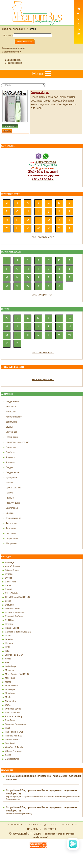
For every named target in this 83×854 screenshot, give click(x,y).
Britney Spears (12, 570)
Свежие (9, 513)
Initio (7, 651)
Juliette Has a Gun (14, 655)
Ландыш (10, 467)
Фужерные (11, 528)
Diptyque (9, 605)
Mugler (8, 697)
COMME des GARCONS (17, 597)
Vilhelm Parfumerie (14, 751)
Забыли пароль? (11, 51)
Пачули (9, 492)
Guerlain (9, 639)
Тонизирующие (13, 518)
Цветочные (11, 533)
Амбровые (11, 406)
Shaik (7, 728)
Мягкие (9, 482)
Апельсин (11, 411)
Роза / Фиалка (13, 503)
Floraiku (9, 624)
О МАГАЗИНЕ (15, 824)
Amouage (9, 562)
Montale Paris (11, 685)
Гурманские (12, 437)
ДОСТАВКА (50, 824)
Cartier (8, 585)
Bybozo (8, 574)
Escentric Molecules (15, 612)
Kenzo (8, 658)
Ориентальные (13, 487)
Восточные (11, 432)
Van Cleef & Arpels (14, 747)
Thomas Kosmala (13, 735)
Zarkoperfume (12, 759)
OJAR (8, 705)
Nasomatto (10, 701)
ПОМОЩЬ (32, 829)
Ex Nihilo (9, 620)
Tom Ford (10, 743)
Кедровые (11, 457)
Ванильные (11, 422)
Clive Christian (12, 593)
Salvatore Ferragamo (15, 724)
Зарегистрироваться (13, 48)
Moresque (10, 689)
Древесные (11, 447)
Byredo (8, 578)
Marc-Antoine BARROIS (17, 674)
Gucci (8, 635)
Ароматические (14, 416)
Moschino (10, 693)
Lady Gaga (10, 666)
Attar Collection (12, 566)
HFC (7, 647)
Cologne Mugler (40, 92)
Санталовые (12, 508)
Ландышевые (12, 472)
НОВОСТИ (67, 824)
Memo (8, 682)
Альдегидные (12, 401)
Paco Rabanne (12, 712)
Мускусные (11, 477)
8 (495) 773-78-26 (45, 162)
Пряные (10, 498)
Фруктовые (11, 523)
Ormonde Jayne (13, 708)
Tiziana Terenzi (12, 739)
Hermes (9, 643)
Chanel (8, 589)
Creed (8, 601)
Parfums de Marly (13, 716)
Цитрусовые (12, 538)
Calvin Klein (10, 581)
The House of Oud (14, 732)
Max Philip (10, 678)
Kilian (7, 662)
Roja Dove (10, 720)
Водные (9, 427)
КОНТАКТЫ (50, 829)
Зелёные (10, 452)
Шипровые (11, 543)
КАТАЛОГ (33, 824)
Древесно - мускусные (17, 442)
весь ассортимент (43, 237)
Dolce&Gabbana (13, 608)
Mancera (9, 670)
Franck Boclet (12, 628)
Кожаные (10, 462)
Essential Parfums (14, 616)
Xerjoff (8, 755)
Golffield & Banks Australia (18, 631)
